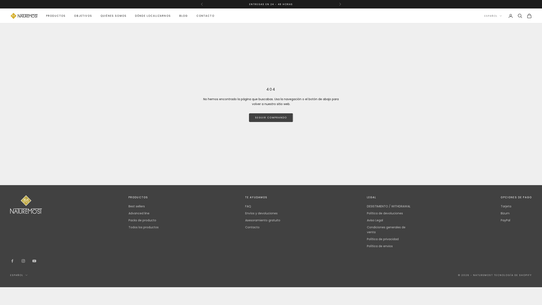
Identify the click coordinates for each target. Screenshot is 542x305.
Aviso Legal (375, 220)
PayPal (505, 220)
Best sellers (137, 206)
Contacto (205, 16)
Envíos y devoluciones (261, 213)
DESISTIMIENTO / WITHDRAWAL (389, 206)
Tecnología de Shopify (513, 275)
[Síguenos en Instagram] (23, 261)
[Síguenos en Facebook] (12, 261)
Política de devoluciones (385, 213)
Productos (56, 16)
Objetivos (83, 16)
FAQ (248, 206)
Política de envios (380, 246)
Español (491, 16)
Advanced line (139, 213)
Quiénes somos (114, 16)
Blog (183, 16)
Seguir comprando (271, 117)
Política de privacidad (383, 239)
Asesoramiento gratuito (262, 220)
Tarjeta (506, 206)
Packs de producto (142, 220)
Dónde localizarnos (153, 16)
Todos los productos (144, 227)
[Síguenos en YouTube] (34, 261)
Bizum (505, 213)
